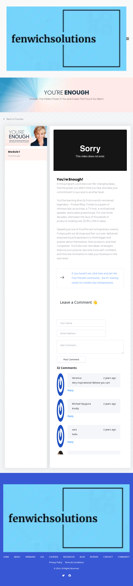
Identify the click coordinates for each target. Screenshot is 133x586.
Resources (69, 556)
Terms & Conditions (74, 562)
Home (6, 556)
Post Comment (71, 359)
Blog (82, 556)
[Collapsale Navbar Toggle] (128, 38)
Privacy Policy (55, 562)
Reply (70, 390)
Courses (53, 556)
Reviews (94, 556)
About (17, 556)
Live (42, 556)
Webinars (30, 556)
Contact (108, 556)
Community (124, 556)
